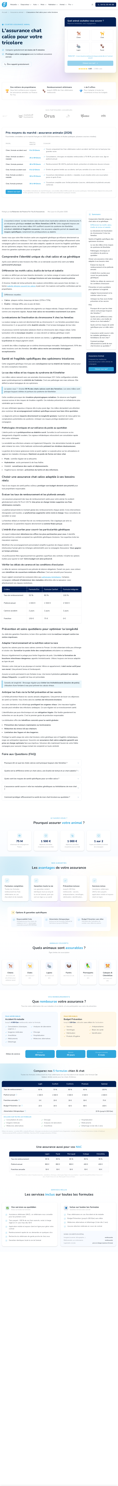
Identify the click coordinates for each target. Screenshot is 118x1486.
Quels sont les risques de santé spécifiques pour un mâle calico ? (31, 778)
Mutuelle (13, 4)
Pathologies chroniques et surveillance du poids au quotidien (100, 253)
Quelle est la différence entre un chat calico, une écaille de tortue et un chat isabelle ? (40, 771)
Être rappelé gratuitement (18, 64)
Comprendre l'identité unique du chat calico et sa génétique (100, 220)
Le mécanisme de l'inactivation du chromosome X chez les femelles (101, 233)
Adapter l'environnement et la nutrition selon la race (101, 294)
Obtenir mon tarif (13, 192)
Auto (35, 4)
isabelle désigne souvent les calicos (21, 286)
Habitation (52, 4)
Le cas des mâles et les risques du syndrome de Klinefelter (101, 246)
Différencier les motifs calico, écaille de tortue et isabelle (101, 226)
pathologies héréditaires (51, 577)
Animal (62, 4)
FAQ (90, 305)
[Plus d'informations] (23, 1089)
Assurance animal (16, 12)
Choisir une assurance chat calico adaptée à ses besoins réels (101, 260)
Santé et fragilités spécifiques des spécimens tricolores (101, 240)
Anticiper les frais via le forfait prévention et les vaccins (101, 300)
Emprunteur (25, 4)
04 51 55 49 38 (107, 4)
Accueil (4, 12)
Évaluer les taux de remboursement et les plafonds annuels (101, 267)
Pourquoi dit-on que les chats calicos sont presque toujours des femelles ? (35, 763)
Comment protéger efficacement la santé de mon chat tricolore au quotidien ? (37, 797)
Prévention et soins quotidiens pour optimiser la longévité (100, 288)
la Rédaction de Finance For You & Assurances (27, 212)
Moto (42, 4)
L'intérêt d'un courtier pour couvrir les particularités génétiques (100, 275)
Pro (69, 4)
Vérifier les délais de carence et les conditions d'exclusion (102, 282)
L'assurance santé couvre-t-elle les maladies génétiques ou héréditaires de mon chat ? (40, 788)
